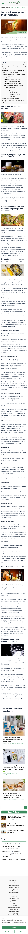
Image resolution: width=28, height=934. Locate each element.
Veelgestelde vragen (14, 898)
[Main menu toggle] (3, 3)
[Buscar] (25, 807)
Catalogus (14, 900)
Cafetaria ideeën (6, 851)
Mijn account (14, 896)
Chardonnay (12, 87)
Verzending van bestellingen (14, 883)
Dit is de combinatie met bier (11, 98)
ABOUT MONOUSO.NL (14, 880)
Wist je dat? (21, 799)
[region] (14, 925)
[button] (26, 3)
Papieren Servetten (14, 911)
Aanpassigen (14, 905)
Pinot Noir (12, 89)
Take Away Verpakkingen (14, 915)
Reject (20, 931)
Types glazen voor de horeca (13, 743)
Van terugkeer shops (14, 889)
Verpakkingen (14, 773)
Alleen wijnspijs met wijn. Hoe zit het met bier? (14, 67)
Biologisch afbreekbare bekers (10, 848)
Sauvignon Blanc (13, 92)
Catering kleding (6, 854)
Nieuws (8, 7)
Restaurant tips (6, 799)
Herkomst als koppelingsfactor (14, 83)
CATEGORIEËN (14, 909)
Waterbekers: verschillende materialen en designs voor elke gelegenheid (13, 739)
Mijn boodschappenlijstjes (14, 907)
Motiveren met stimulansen (13, 79)
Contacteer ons (14, 902)
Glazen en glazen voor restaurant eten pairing (13, 101)
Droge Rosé (12, 96)
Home (3, 7)
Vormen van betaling (14, 885)
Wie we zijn (14, 882)
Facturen (14, 903)
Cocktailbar (5, 856)
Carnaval (15, 851)
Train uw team (10, 78)
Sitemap (14, 890)
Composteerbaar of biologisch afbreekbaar (13, 859)
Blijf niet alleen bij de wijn (13, 81)
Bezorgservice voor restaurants (10, 846)
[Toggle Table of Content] (24, 63)
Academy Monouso (14, 892)
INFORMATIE (14, 895)
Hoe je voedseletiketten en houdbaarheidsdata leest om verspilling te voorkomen (12, 795)
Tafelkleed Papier (14, 913)
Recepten (9, 773)
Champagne (12, 91)
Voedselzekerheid (7, 774)
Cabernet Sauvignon (14, 94)
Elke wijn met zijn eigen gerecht (14, 85)
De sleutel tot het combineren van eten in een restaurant (14, 75)
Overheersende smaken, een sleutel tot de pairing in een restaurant (14, 71)
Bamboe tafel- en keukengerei (10, 843)
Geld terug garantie (14, 887)
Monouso (12, 670)
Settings (7, 931)
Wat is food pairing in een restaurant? (13, 65)
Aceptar (14, 927)
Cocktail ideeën (17, 854)
